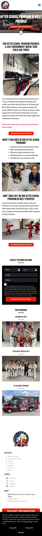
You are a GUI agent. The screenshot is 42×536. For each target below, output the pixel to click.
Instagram (12, 483)
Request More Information (21, 27)
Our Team (11, 463)
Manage (21, 532)
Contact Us (11, 467)
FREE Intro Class (13, 456)
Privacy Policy (28, 521)
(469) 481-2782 (13, 499)
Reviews (10, 461)
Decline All (29, 528)
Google (11, 481)
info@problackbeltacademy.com (18, 501)
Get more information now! (21, 133)
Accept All (12, 528)
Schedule (11, 465)
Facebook (12, 478)
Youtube (12, 486)
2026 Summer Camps (14, 458)
